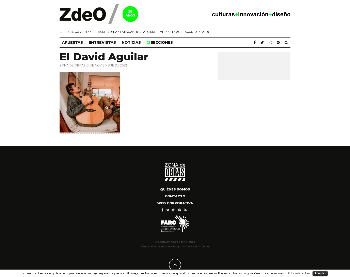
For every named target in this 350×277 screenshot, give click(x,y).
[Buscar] (286, 42)
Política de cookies (299, 273)
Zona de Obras (72, 65)
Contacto (175, 196)
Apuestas (72, 42)
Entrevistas (102, 42)
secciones (161, 42)
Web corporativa (175, 203)
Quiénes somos (175, 189)
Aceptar (320, 273)
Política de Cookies (195, 246)
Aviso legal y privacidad (159, 246)
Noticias (131, 42)
